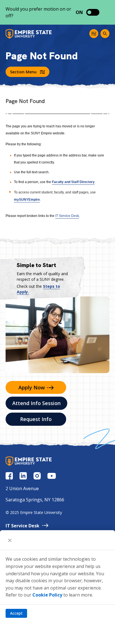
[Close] (10, 540)
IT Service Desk (67, 216)
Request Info (36, 419)
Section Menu (23, 71)
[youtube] (51, 476)
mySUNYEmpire (27, 200)
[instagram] (37, 476)
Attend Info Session (36, 403)
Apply (31, 387)
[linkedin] (23, 476)
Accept (16, 613)
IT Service (22, 526)
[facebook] (9, 476)
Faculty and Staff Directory (73, 182)
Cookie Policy (47, 595)
